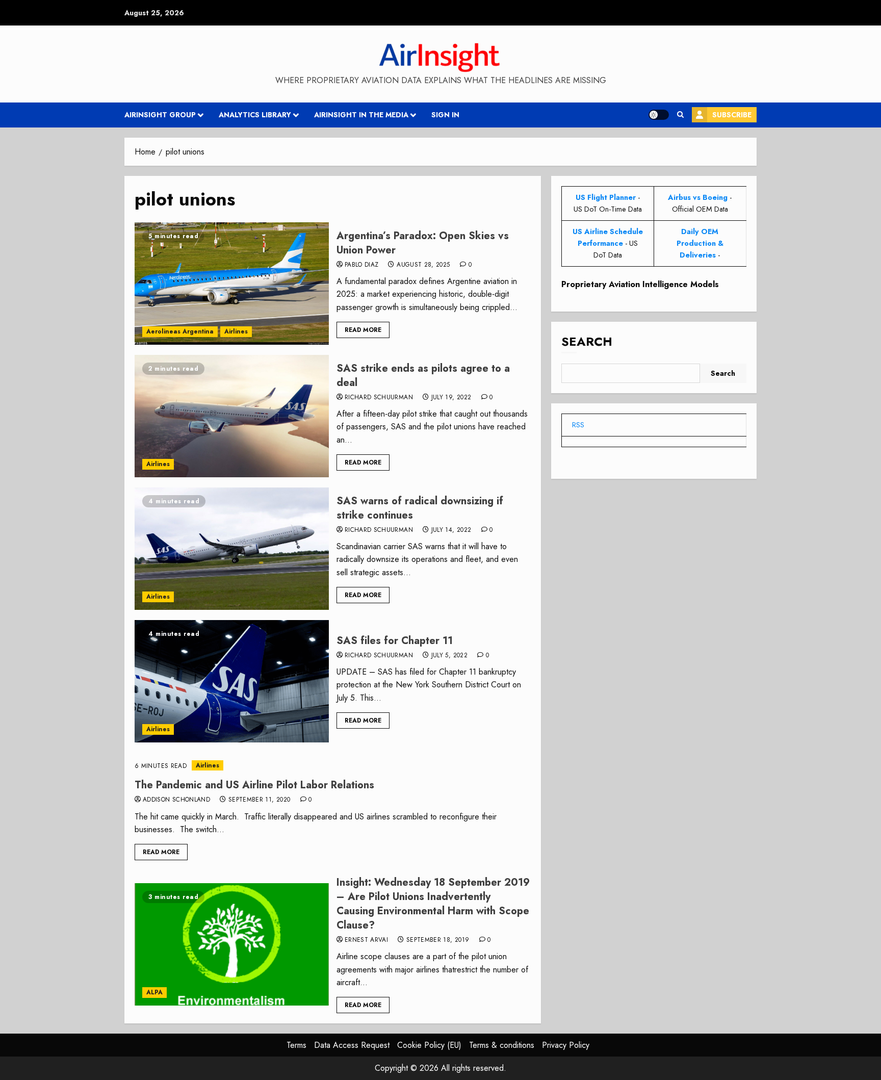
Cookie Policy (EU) (429, 1045)
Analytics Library (255, 115)
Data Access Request (352, 1045)
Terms (296, 1045)
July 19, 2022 (451, 398)
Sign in (445, 115)
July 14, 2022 (451, 530)
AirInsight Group (160, 115)
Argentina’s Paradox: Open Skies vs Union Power (422, 243)
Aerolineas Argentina (180, 331)
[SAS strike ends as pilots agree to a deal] (232, 416)
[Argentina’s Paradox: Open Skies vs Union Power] (232, 283)
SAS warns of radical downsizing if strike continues (419, 508)
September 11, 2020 (259, 800)
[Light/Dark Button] (659, 115)
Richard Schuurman (379, 398)
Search (586, 341)
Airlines (236, 331)
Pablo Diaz (362, 265)
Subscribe (732, 115)
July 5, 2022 (449, 656)
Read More (363, 330)
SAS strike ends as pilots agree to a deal (423, 375)
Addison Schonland (176, 800)
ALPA (154, 992)
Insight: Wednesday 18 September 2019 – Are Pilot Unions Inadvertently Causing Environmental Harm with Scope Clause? (433, 904)
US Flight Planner (606, 197)
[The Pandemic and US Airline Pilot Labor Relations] (333, 766)
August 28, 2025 (423, 265)
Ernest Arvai (366, 940)
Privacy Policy (565, 1045)
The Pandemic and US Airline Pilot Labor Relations (254, 785)
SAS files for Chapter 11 (394, 640)
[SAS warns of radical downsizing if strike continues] (232, 548)
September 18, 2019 (437, 940)
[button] (680, 114)
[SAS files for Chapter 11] (232, 681)
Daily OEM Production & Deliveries (700, 243)
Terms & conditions (501, 1045)
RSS (578, 425)
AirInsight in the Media (361, 115)
